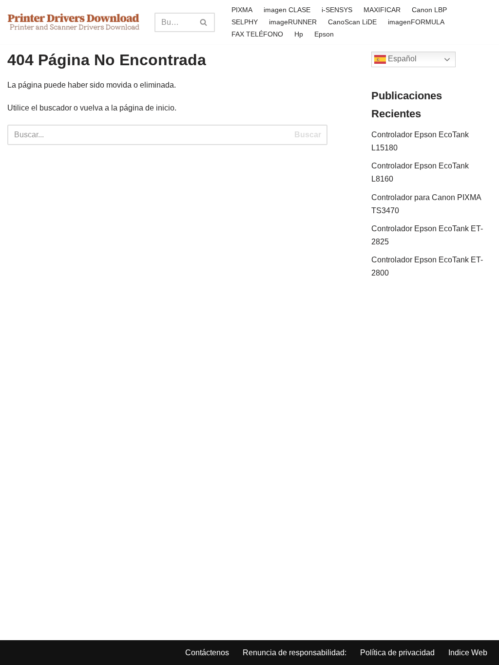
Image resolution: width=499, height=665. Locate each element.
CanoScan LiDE (352, 22)
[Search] (204, 22)
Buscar (307, 134)
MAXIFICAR (382, 10)
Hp (298, 34)
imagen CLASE (287, 10)
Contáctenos (207, 652)
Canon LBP (429, 10)
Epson (324, 34)
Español (401, 59)
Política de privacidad (397, 652)
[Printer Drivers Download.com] (73, 22)
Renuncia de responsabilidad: (294, 652)
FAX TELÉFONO (257, 34)
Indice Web (467, 652)
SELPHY (244, 22)
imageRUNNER (293, 22)
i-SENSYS (337, 10)
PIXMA (241, 10)
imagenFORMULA (416, 22)
